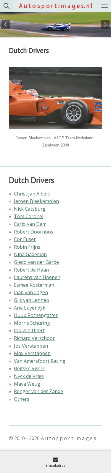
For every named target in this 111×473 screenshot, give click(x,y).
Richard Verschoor (34, 338)
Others (21, 399)
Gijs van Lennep (31, 300)
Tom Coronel (28, 216)
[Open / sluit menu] (104, 6)
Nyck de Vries (29, 376)
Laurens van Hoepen (37, 277)
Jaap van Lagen (31, 292)
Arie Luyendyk (29, 308)
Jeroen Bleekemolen (36, 201)
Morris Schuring (32, 323)
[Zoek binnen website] (6, 6)
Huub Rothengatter (36, 315)
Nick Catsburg (30, 209)
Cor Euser (25, 239)
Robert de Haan (31, 270)
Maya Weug (27, 384)
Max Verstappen (32, 353)
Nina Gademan (30, 254)
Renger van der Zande (38, 391)
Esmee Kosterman (34, 285)
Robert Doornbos (33, 231)
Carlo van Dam (30, 224)
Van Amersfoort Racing (39, 361)
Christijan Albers (32, 193)
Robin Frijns (27, 247)
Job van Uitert (29, 330)
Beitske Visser (29, 368)
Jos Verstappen (31, 346)
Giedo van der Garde (36, 262)
